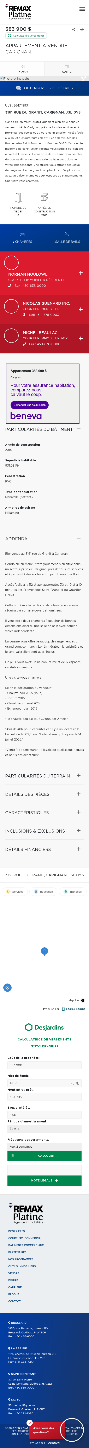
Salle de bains (66, 242)
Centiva (53, 1443)
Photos (22, 71)
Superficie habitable (20, 460)
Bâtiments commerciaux (26, 1245)
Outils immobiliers (22, 1266)
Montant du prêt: (20, 1089)
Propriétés (16, 1231)
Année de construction (22, 444)
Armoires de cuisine (20, 507)
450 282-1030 (24, 1413)
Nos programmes (20, 1259)
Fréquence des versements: (28, 1139)
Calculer (46, 1155)
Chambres (22, 242)
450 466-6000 (24, 1336)
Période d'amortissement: (27, 1121)
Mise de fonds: (18, 1076)
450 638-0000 (24, 1387)
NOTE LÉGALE (42, 1180)
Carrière (15, 1287)
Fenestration (15, 476)
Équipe (13, 1280)
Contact (14, 1301)
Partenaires (17, 1252)
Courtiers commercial (25, 1238)
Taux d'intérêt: (18, 1107)
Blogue (13, 1294)
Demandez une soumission (30, 405)
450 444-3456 (24, 1362)
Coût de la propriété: (23, 1058)
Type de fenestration (21, 492)
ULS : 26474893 (16, 105)
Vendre (13, 1273)
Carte (67, 72)
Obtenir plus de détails (48, 88)
